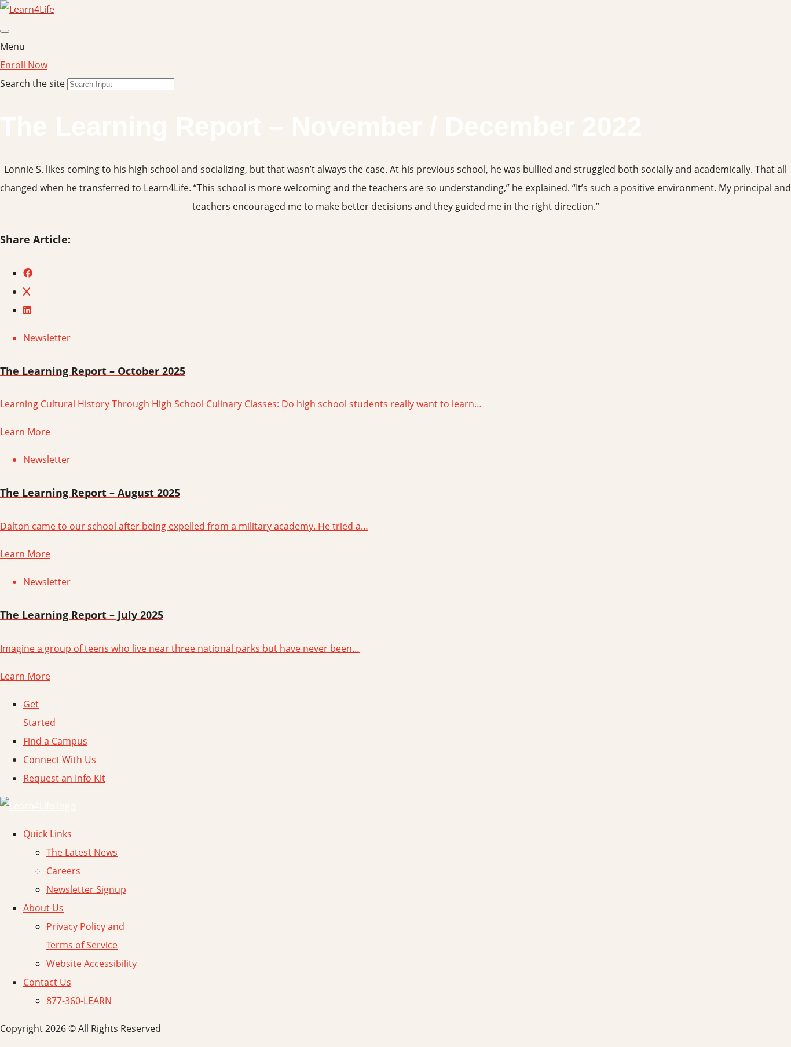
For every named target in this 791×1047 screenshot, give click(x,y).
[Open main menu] (4, 31)
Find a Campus (55, 741)
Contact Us (47, 982)
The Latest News (82, 852)
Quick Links (47, 833)
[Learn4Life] (27, 9)
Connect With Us (59, 759)
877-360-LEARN (79, 1000)
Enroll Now (23, 65)
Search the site (32, 83)
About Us (43, 908)
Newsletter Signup (86, 889)
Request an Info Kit (64, 778)
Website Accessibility (91, 963)
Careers (63, 870)
